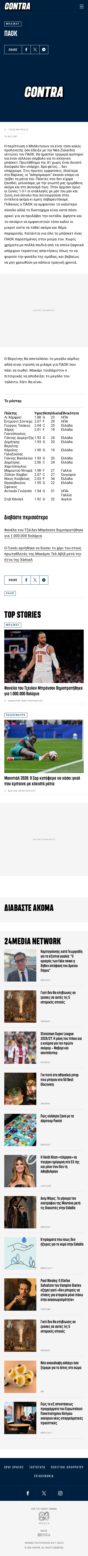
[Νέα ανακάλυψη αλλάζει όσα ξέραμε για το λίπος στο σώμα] (20, 1377)
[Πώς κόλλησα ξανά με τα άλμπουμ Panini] (20, 1130)
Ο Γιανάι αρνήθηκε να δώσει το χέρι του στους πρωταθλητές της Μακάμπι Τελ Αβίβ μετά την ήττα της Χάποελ (42, 554)
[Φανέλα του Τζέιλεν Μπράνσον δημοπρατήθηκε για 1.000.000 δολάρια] (44, 656)
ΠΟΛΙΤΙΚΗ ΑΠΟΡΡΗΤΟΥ (67, 1467)
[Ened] (44, 1534)
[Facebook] (26, 49)
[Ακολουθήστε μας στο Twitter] (44, 1493)
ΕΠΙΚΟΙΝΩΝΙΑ (44, 1476)
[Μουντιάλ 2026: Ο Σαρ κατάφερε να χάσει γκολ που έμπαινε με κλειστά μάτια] (44, 746)
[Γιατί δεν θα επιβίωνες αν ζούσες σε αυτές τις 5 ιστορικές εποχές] (20, 1006)
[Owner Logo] (44, 1517)
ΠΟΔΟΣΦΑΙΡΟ (16, 715)
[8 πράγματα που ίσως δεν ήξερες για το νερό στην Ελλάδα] (20, 1253)
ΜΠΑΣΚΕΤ (13, 625)
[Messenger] (43, 49)
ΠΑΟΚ (10, 593)
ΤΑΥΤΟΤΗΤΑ (37, 1467)
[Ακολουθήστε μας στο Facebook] (28, 1493)
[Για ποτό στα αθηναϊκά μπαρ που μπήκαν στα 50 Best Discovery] (20, 1089)
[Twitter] (35, 49)
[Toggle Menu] (81, 6)
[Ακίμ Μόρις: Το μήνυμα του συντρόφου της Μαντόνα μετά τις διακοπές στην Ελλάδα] (20, 1212)
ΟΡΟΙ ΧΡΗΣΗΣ (14, 1467)
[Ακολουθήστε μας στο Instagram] (60, 1493)
